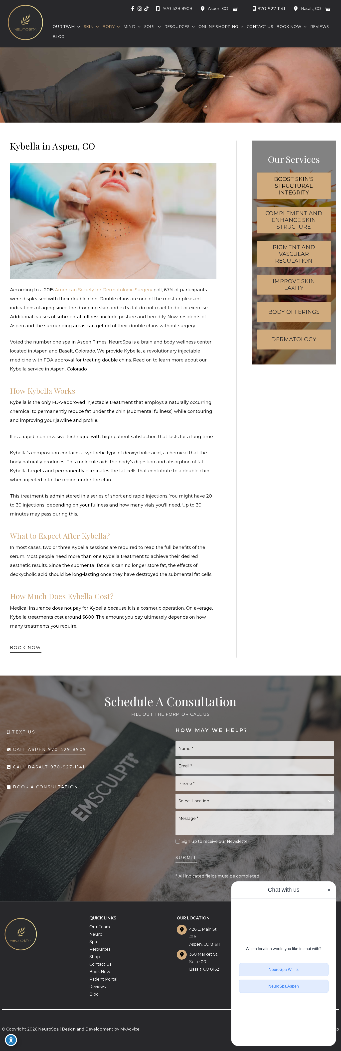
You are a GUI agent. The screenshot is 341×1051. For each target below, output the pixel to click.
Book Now (25, 647)
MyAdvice (130, 1029)
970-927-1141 (271, 8)
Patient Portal (103, 979)
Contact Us (100, 964)
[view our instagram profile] (139, 8)
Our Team (99, 926)
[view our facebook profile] (133, 8)
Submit (186, 857)
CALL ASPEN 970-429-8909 (48, 749)
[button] (77, 27)
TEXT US (22, 732)
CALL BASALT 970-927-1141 (48, 767)
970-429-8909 (177, 8)
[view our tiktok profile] (146, 8)
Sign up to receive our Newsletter (215, 841)
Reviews (97, 986)
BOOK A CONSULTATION (44, 787)
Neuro (95, 934)
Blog (94, 994)
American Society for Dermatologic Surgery (103, 290)
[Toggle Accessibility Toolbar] (11, 1040)
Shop (94, 956)
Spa (93, 941)
